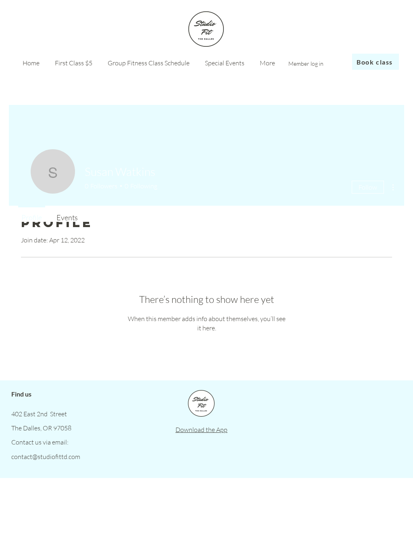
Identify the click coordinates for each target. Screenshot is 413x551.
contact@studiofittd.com (45, 457)
